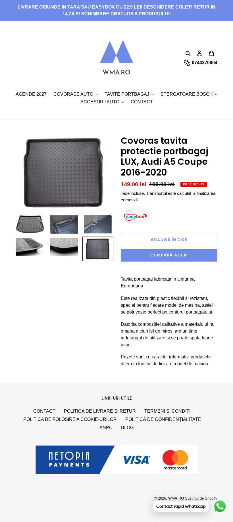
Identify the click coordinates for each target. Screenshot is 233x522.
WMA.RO (176, 498)
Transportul (156, 193)
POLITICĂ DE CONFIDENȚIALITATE (163, 419)
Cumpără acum (169, 255)
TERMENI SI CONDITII (168, 411)
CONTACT (44, 411)
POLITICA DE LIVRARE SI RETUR (100, 411)
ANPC (106, 427)
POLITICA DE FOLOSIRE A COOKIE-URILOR (70, 419)
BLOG (127, 427)
